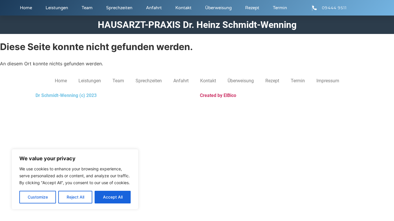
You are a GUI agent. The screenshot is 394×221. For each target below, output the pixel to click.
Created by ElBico (218, 95)
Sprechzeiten (119, 7)
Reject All (75, 197)
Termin (280, 7)
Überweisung (218, 7)
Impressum (327, 80)
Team (87, 7)
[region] (75, 179)
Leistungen (57, 7)
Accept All (113, 197)
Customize (38, 197)
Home (26, 7)
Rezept (252, 7)
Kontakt (183, 7)
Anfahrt (154, 7)
